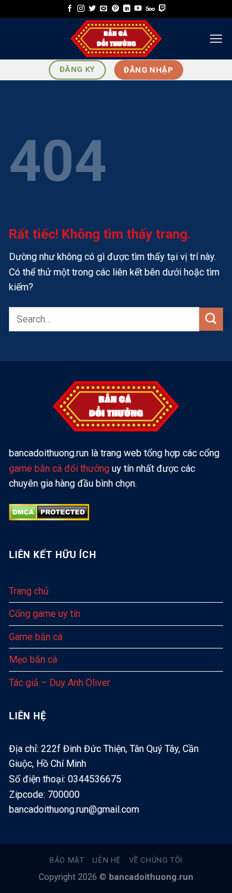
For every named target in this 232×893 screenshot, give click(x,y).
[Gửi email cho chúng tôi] (103, 9)
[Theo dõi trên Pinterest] (115, 9)
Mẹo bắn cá (33, 659)
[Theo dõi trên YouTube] (138, 9)
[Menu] (216, 38)
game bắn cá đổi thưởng (59, 468)
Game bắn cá (35, 637)
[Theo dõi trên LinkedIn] (126, 9)
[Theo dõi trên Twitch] (162, 9)
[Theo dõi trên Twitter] (92, 9)
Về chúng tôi (156, 860)
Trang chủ (29, 591)
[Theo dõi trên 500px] (150, 9)
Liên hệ (106, 860)
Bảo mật (66, 860)
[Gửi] (211, 319)
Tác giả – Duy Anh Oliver (59, 682)
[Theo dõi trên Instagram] (80, 9)
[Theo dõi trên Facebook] (69, 9)
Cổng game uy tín (44, 613)
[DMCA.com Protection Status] (49, 511)
